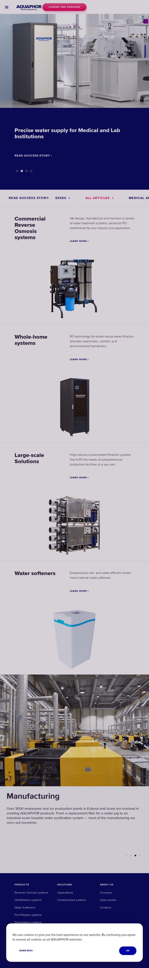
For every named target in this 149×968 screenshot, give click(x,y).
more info (26, 950)
